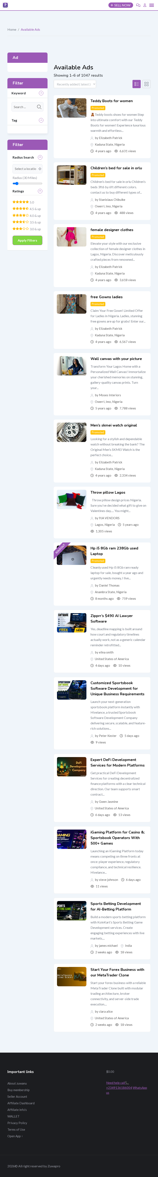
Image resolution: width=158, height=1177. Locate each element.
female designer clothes (112, 229)
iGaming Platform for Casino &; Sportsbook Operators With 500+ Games (118, 838)
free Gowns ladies (107, 297)
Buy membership (18, 1090)
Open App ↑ (15, 1136)
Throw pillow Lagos (108, 492)
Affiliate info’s (17, 1110)
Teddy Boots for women (112, 100)
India (128, 945)
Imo (108, 206)
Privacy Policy (17, 1123)
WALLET (13, 1116)
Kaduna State (104, 144)
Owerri (100, 206)
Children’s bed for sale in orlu (116, 168)
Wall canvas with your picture (116, 358)
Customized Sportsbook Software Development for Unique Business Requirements (117, 688)
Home (11, 29)
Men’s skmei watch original (114, 425)
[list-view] (136, 84)
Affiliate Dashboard (21, 1103)
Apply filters (27, 240)
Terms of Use (16, 1129)
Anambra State (105, 592)
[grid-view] (146, 84)
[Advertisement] (79, 1089)
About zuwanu (17, 1083)
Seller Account (17, 1096)
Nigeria (119, 144)
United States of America (112, 659)
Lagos (99, 524)
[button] (151, 5)
